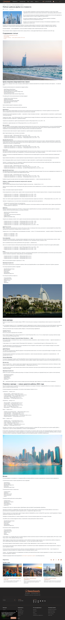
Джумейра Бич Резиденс (52, 609)
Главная (4, 609)
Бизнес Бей (50, 615)
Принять (13, 617)
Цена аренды (6, 36)
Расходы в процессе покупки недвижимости (50, 579)
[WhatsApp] (61, 559)
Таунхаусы (35, 613)
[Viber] (58, 559)
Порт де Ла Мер (51, 613)
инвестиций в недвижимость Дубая (28, 555)
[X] (53, 559)
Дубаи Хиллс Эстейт (51, 612)
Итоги (5, 38)
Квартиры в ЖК (20, 612)
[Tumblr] (56, 559)
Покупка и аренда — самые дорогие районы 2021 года (14, 37)
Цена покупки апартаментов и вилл (10, 35)
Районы (19, 615)
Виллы (34, 612)
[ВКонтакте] (51, 559)
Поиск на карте (20, 613)
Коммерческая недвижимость (38, 615)
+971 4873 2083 (48, 1)
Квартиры (34, 609)
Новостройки (20, 609)
